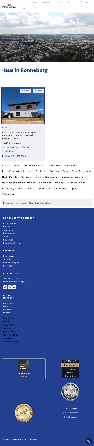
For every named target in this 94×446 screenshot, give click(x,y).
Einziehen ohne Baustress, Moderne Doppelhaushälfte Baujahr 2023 (20, 135)
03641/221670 (13, 278)
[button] (76, 2)
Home (35, 2)
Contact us (59, 2)
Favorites (46, 2)
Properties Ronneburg (15, 202)
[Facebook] (5, 287)
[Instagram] (10, 287)
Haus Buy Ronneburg (40, 202)
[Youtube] (14, 287)
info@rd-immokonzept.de (15, 281)
